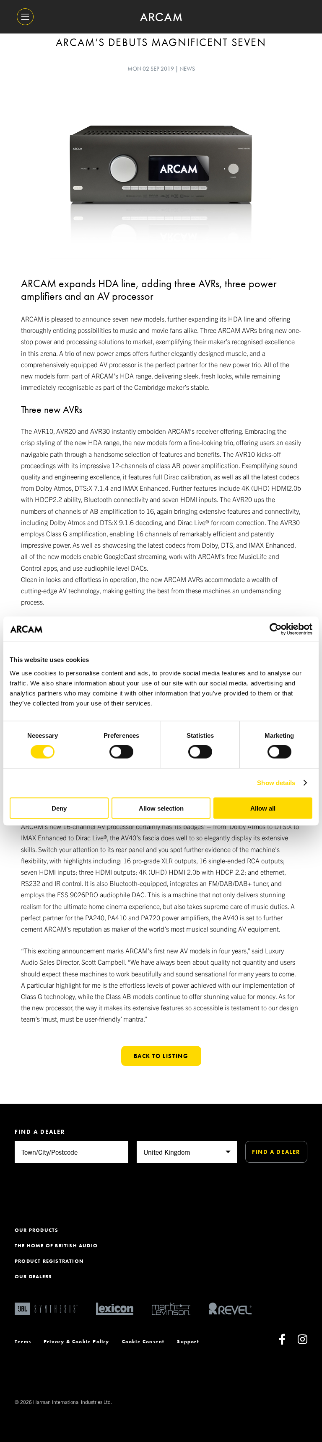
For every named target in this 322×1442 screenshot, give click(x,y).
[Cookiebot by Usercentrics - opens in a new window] (275, 629)
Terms (23, 1341)
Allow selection (161, 807)
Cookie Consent (143, 1341)
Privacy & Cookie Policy (76, 1341)
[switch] (121, 752)
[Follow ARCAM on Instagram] (302, 1341)
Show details (276, 782)
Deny (59, 807)
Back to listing (161, 1056)
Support (188, 1341)
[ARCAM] (161, 17)
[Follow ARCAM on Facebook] (282, 1341)
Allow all (262, 807)
